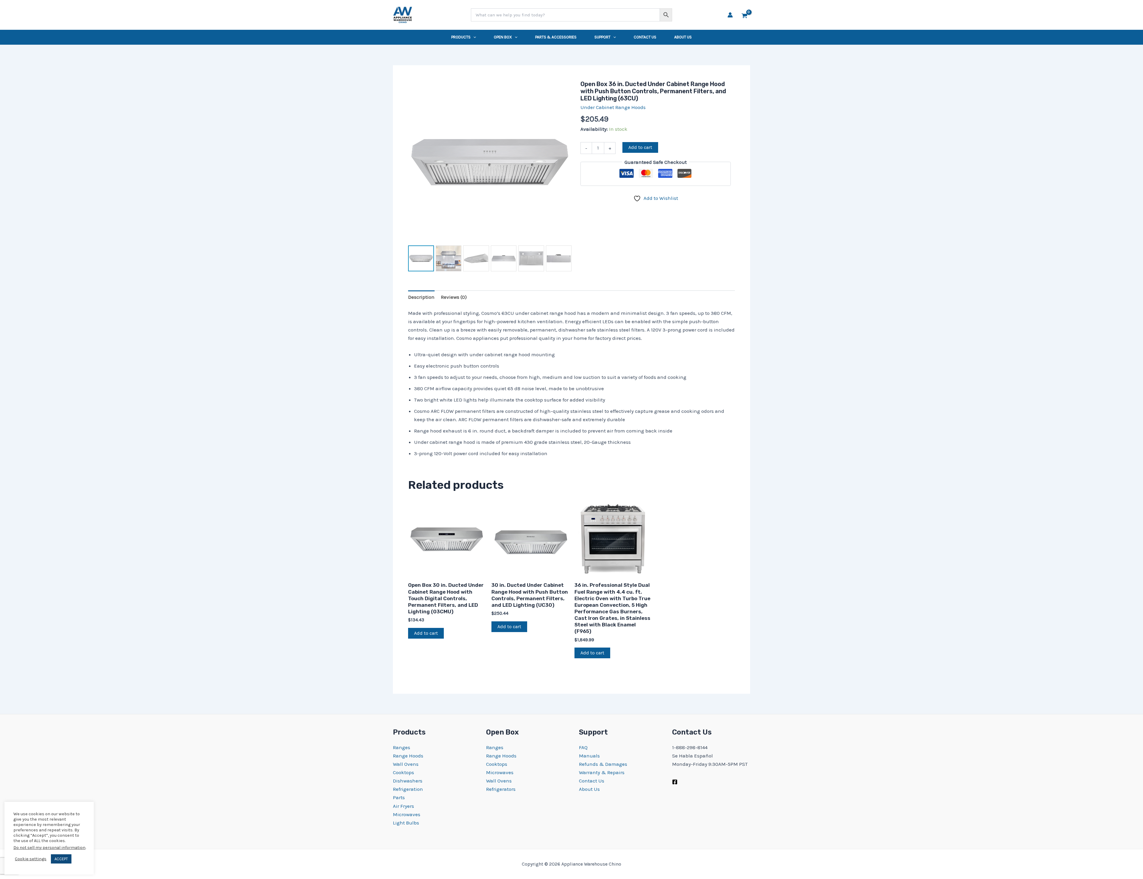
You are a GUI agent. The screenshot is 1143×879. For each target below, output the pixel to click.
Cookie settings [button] (30, 858)
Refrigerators (501, 789)
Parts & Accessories (556, 37)
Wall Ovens (406, 764)
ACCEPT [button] (61, 859)
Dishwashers (407, 781)
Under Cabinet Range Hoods (613, 107)
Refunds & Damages (603, 764)
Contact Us (645, 37)
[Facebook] (674, 782)
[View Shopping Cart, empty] (744, 15)
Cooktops (403, 772)
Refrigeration (408, 789)
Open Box (503, 37)
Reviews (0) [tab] (454, 297)
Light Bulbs (406, 823)
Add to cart (640, 147)
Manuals (589, 756)
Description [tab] (421, 297)
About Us (683, 37)
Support (602, 37)
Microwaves (406, 814)
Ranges (401, 747)
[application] (473, 37)
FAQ (583, 747)
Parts (399, 797)
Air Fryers (403, 806)
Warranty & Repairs (601, 772)
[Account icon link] (730, 15)
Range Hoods (408, 756)
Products (461, 37)
